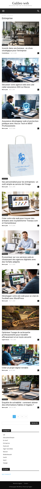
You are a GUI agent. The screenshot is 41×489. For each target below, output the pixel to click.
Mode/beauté (7, 454)
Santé (5, 457)
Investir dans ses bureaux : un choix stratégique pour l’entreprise (17, 49)
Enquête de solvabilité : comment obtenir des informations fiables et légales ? (20, 403)
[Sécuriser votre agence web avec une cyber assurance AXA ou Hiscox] (20, 70)
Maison (5, 452)
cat (4, 435)
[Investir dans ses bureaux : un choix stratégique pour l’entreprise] (20, 34)
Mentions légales (17, 483)
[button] (3, 11)
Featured (6, 446)
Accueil (4, 15)
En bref (5, 440)
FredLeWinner (5, 53)
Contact (26, 483)
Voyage (5, 463)
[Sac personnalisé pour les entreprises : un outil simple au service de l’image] (20, 156)
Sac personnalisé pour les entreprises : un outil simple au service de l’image (20, 183)
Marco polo (5, 89)
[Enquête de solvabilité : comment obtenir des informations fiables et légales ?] (20, 387)
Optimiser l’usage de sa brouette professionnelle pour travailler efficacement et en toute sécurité (16, 334)
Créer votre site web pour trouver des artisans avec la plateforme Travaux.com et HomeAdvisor (20, 220)
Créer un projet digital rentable (15, 368)
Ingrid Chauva (5, 339)
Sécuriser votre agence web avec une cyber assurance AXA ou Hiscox (18, 86)
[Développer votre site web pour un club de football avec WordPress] (20, 281)
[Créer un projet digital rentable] (20, 354)
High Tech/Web (8, 449)
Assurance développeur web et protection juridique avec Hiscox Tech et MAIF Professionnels (20, 123)
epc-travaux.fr (6, 474)
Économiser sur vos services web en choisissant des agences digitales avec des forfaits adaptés (19, 259)
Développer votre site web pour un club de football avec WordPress (20, 297)
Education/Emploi (8, 437)
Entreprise (4, 45)
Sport (4, 460)
